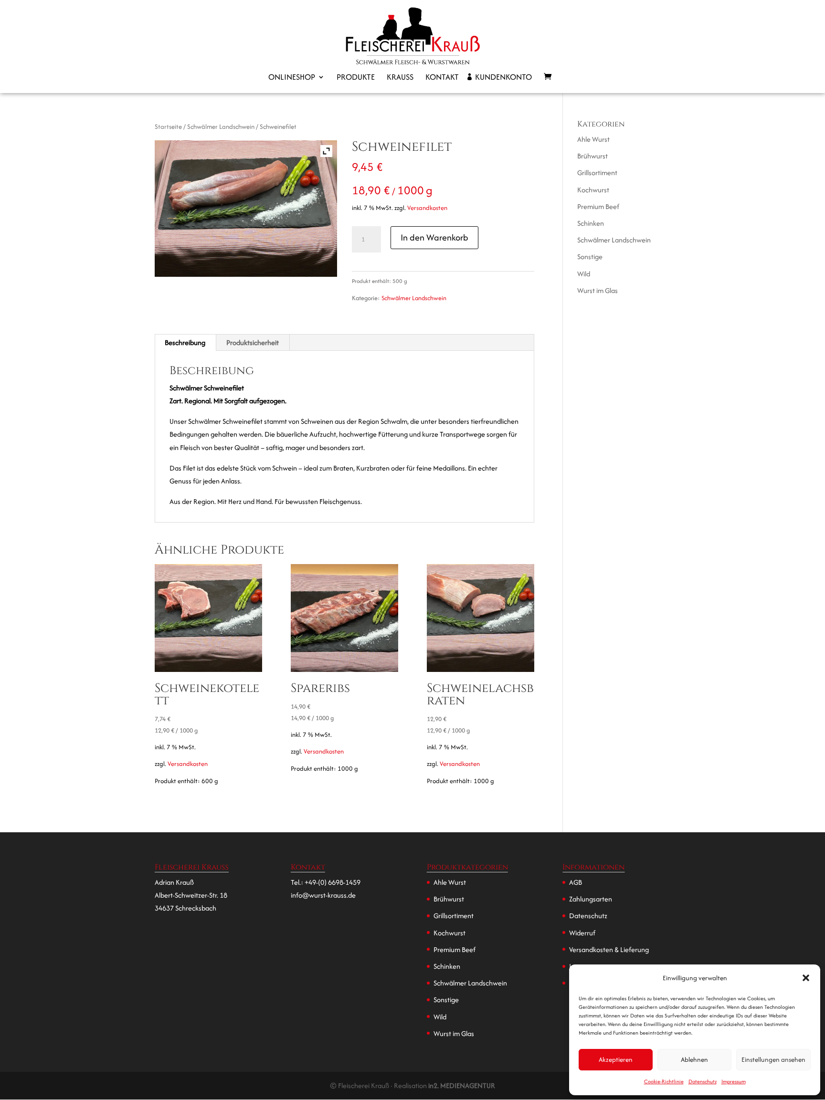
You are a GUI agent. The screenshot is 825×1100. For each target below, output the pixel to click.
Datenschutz (702, 1081)
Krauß (400, 78)
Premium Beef (598, 206)
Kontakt (442, 78)
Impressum (733, 1081)
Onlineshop (291, 78)
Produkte (356, 78)
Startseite (168, 126)
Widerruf (582, 933)
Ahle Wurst (593, 139)
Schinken (590, 223)
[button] (806, 978)
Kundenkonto (503, 78)
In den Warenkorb (434, 237)
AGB (575, 882)
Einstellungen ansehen (773, 1059)
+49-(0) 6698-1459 (332, 882)
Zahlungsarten (590, 899)
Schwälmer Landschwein (220, 126)
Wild (583, 274)
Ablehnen (694, 1059)
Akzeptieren (616, 1059)
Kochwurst (593, 190)
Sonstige (590, 256)
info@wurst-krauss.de (323, 895)
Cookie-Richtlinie (664, 1081)
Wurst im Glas (597, 290)
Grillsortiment (597, 173)
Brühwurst (592, 156)
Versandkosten (427, 207)
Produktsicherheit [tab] (252, 342)
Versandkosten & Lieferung (609, 949)
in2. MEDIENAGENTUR (461, 1085)
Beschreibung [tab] (185, 342)
